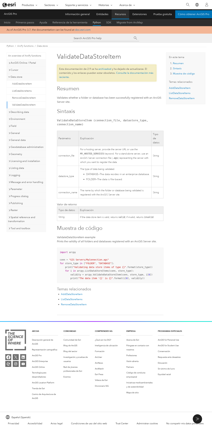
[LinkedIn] (23, 357)
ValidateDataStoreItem (24, 104)
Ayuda (43, 22)
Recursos (120, 14)
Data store (42, 46)
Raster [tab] (14, 210)
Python (97, 22)
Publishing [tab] (17, 203)
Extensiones (139, 14)
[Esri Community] (8, 364)
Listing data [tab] (17, 168)
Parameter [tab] (16, 189)
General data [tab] (18, 140)
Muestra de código (184, 73)
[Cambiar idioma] (196, 4)
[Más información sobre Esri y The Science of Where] (15, 341)
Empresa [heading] (130, 331)
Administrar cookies (147, 423)
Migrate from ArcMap (130, 22)
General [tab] (15, 133)
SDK (108, 22)
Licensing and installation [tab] (25, 161)
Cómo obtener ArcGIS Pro (193, 14)
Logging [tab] (15, 175)
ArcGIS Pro (10, 13)
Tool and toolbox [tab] (20, 228)
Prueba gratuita (162, 14)
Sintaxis (177, 68)
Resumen (178, 63)
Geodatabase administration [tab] (27, 146)
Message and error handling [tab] (27, 182)
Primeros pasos (25, 22)
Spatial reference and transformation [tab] (21, 219)
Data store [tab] (16, 76)
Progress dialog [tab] (19, 196)
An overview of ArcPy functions (24, 55)
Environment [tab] (18, 118)
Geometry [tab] (16, 154)
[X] (16, 357)
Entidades (102, 14)
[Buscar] (187, 4)
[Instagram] (16, 364)
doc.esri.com (83, 29)
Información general (77, 14)
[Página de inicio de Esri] (9, 4)
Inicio (7, 22)
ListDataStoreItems (22, 90)
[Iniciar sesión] (206, 5)
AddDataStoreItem (22, 83)
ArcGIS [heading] (35, 331)
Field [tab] (13, 125)
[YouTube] (23, 364)
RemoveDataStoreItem (24, 97)
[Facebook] (8, 357)
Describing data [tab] (20, 112)
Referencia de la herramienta (70, 22)
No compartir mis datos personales (185, 423)
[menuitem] (45, 342)
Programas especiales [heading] (170, 331)
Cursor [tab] (14, 69)
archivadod (104, 68)
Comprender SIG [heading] (103, 331)
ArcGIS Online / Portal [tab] (23, 62)
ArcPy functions (25, 46)
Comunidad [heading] (69, 331)
